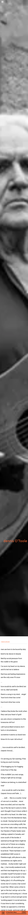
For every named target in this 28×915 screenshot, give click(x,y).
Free (24, 912)
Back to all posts (5, 641)
